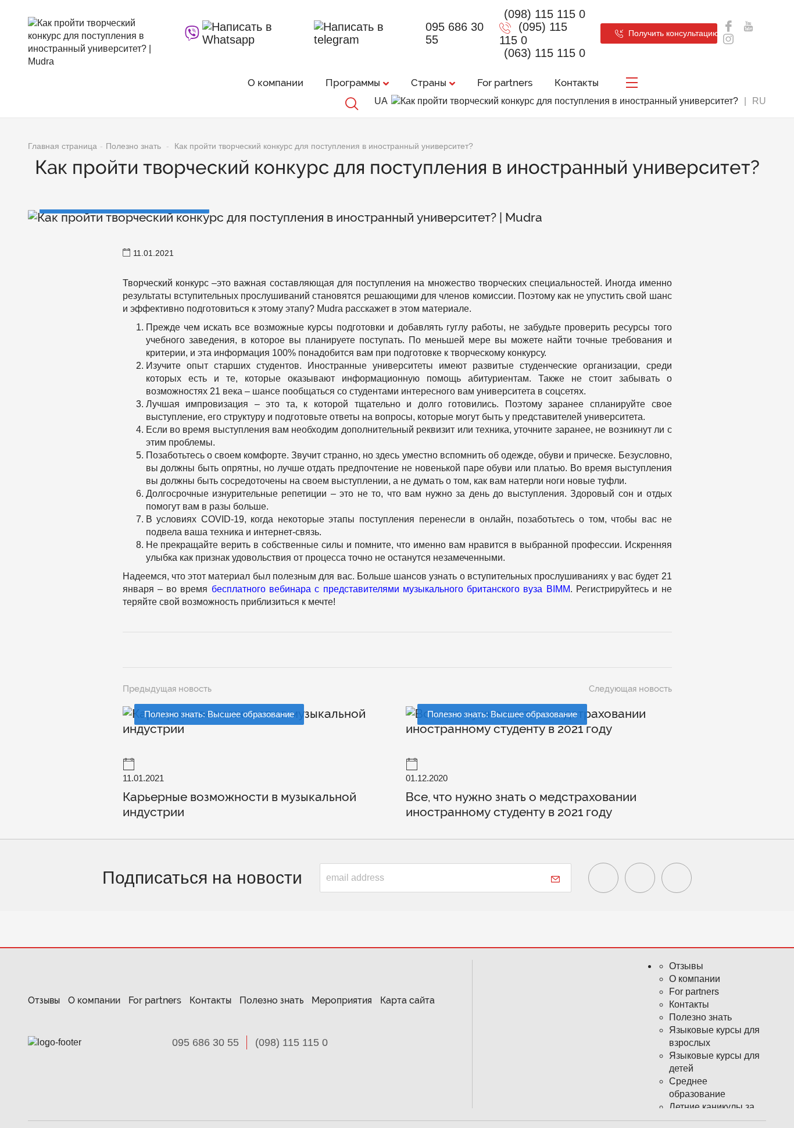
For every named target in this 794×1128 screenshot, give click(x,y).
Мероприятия (342, 1000)
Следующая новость (630, 689)
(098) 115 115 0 (544, 14)
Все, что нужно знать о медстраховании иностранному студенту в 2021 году (521, 804)
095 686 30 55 (454, 33)
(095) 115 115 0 (533, 33)
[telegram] (365, 33)
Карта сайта (407, 1000)
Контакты (577, 82)
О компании (275, 82)
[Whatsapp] (256, 33)
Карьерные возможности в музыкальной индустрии (239, 804)
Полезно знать (271, 1000)
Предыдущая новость (167, 689)
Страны (428, 82)
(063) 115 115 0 (544, 53)
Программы (353, 82)
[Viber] (191, 33)
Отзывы (44, 1000)
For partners (504, 82)
